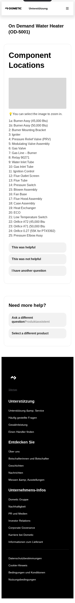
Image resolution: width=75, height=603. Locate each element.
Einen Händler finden (21, 431)
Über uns (14, 451)
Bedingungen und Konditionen (26, 572)
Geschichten (16, 465)
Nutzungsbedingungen (22, 579)
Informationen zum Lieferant (25, 541)
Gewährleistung (18, 424)
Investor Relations (19, 520)
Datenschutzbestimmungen (25, 558)
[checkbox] (37, 247)
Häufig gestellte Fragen (22, 417)
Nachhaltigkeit (17, 506)
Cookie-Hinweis (17, 565)
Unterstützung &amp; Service (26, 410)
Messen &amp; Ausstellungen (26, 479)
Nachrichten (15, 472)
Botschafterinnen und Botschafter (28, 458)
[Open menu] (67, 8)
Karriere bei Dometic (20, 534)
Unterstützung (38, 8)
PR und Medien (17, 513)
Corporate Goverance (21, 527)
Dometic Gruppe (18, 499)
